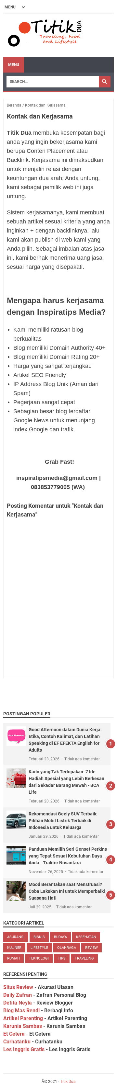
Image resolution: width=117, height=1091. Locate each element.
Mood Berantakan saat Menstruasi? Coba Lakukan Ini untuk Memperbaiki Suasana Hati (67, 891)
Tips (62, 958)
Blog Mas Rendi (21, 1010)
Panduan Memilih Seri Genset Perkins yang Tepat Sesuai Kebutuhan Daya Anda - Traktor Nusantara (68, 856)
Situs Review (18, 987)
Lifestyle (39, 948)
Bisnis (39, 937)
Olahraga (66, 948)
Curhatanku (17, 1042)
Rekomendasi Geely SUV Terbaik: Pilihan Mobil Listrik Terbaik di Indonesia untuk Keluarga (63, 820)
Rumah (13, 958)
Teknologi (39, 958)
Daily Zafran (17, 995)
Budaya (60, 937)
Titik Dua (68, 1081)
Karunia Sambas (22, 1026)
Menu (13, 65)
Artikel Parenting (23, 1018)
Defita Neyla (17, 1003)
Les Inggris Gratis (24, 1049)
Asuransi (15, 937)
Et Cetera (14, 1034)
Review (91, 948)
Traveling (84, 958)
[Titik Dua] (43, 35)
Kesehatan (86, 937)
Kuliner (14, 948)
